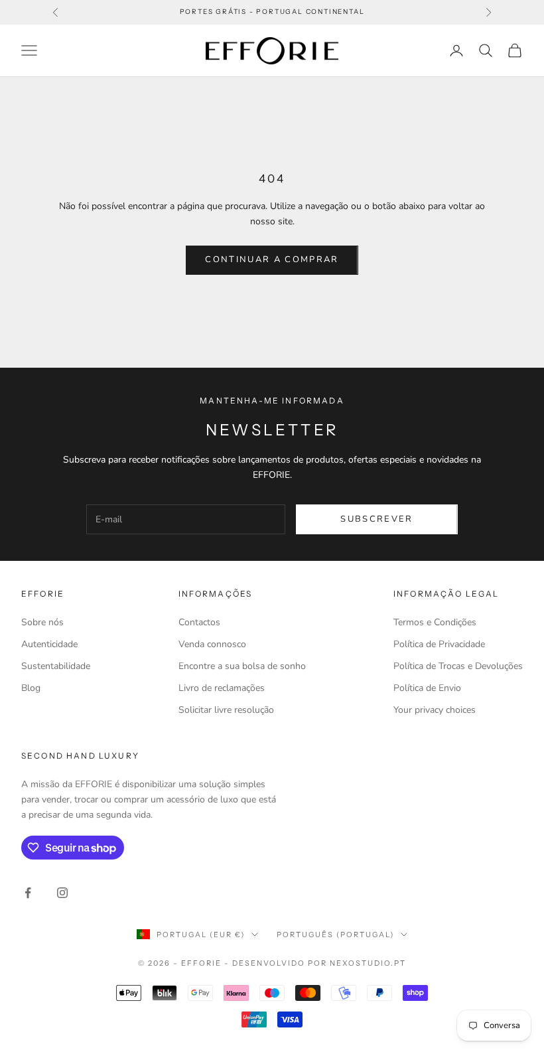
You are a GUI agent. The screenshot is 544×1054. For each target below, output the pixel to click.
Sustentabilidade (55, 666)
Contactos (199, 622)
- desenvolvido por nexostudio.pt (315, 963)
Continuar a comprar (271, 259)
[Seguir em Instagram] (62, 892)
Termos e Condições (434, 622)
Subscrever (376, 519)
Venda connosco (212, 644)
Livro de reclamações (221, 688)
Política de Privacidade (439, 644)
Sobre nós (42, 622)
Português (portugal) (335, 934)
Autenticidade (49, 644)
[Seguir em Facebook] (27, 892)
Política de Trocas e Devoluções (458, 666)
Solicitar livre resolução (226, 710)
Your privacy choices (434, 710)
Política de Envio (427, 688)
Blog (30, 688)
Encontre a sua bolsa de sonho (242, 666)
